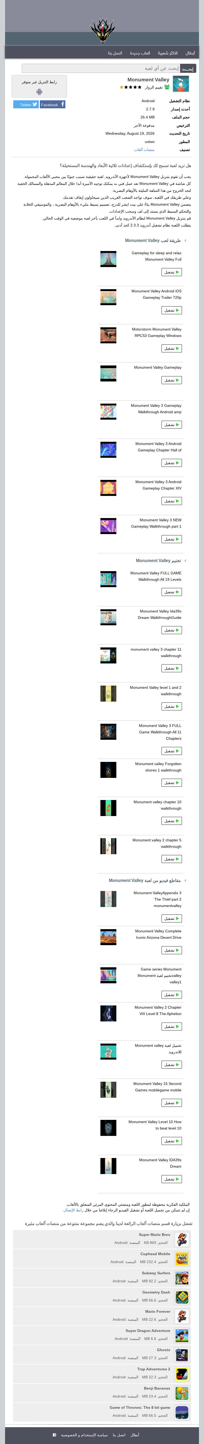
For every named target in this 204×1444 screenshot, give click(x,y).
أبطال (190, 53)
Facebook (49, 105)
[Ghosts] (111, 1350)
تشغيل (169, 272)
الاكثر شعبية (168, 53)
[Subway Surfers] (111, 1273)
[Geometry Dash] (111, 1292)
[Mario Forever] (111, 1311)
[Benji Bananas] (111, 1388)
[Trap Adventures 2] (111, 1369)
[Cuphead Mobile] (108, 1254)
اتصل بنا (115, 53)
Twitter (25, 105)
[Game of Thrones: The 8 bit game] (108, 1407)
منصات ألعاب (144, 150)
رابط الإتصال (73, 1210)
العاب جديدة (140, 53)
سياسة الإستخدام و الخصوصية (84, 1435)
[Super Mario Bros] (112, 1234)
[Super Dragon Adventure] (113, 1330)
